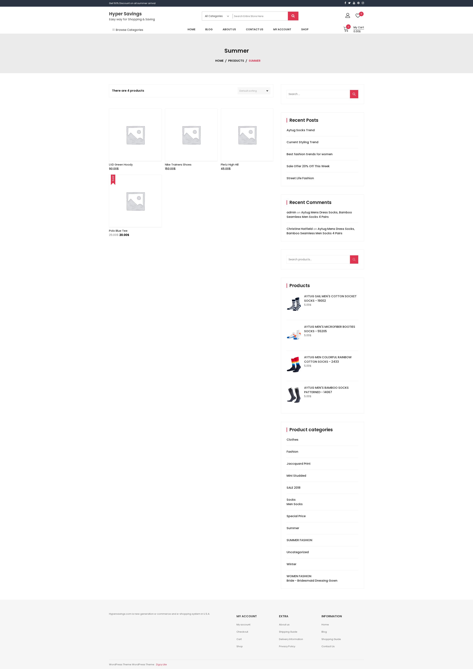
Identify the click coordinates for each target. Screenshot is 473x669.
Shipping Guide (288, 632)
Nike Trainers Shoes (178, 164)
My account (243, 624)
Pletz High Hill (230, 164)
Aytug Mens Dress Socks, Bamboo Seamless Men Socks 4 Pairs (319, 214)
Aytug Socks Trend (301, 130)
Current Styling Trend (302, 142)
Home (325, 624)
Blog (324, 632)
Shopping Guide (331, 639)
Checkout (242, 632)
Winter (291, 564)
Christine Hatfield (300, 229)
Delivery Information (291, 639)
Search (355, 261)
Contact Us (328, 646)
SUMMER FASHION (299, 540)
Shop (239, 646)
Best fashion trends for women (310, 154)
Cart (239, 639)
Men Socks (295, 504)
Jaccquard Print (299, 464)
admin (291, 212)
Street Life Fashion (300, 178)
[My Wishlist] (358, 16)
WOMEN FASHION (299, 576)
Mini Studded (296, 476)
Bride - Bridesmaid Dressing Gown (312, 580)
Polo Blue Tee (118, 231)
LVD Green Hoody (121, 164)
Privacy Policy (287, 646)
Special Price (296, 516)
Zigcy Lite (161, 664)
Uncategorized (298, 552)
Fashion (292, 452)
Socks (291, 500)
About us (284, 624)
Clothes (292, 440)
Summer (293, 528)
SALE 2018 (293, 488)
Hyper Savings (125, 14)
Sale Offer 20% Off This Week (308, 166)
